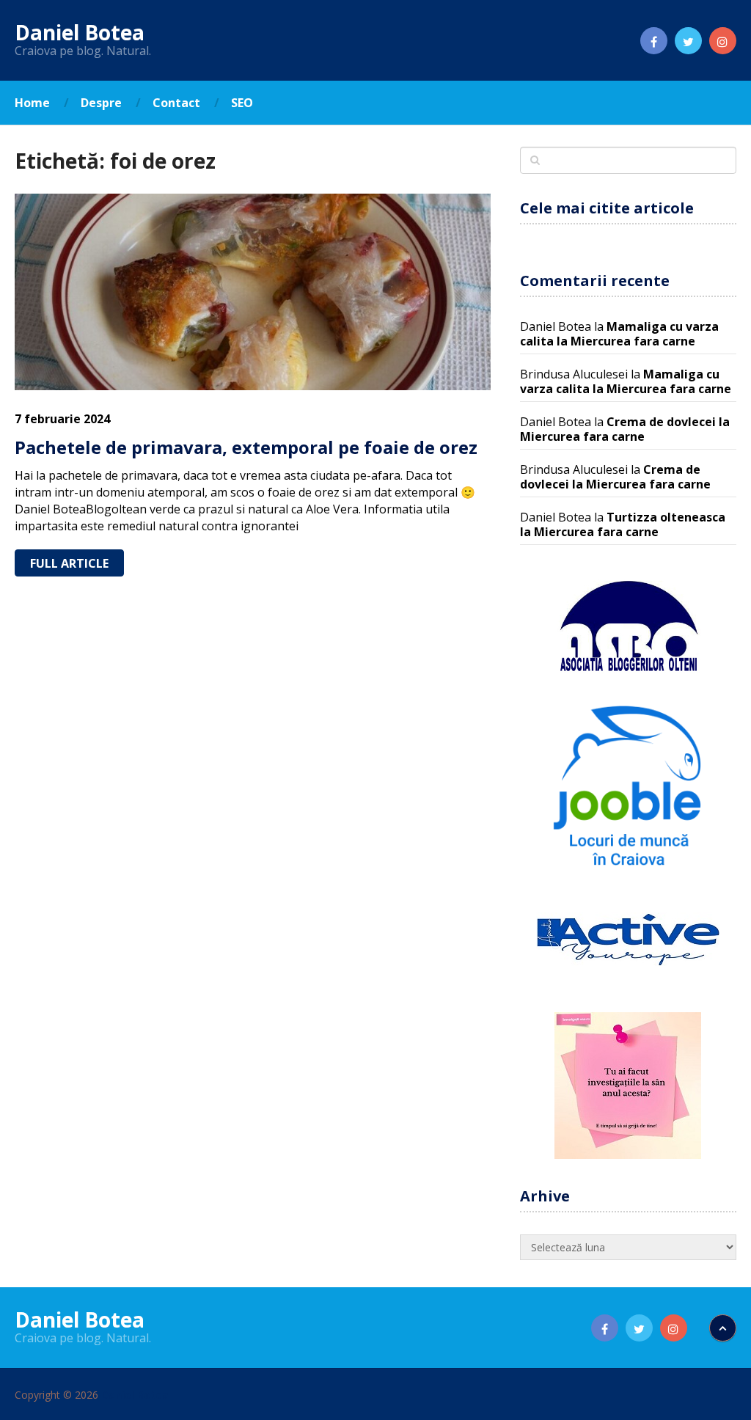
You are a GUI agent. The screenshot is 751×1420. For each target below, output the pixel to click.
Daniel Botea (79, 32)
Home (32, 103)
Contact (176, 103)
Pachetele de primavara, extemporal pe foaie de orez (246, 447)
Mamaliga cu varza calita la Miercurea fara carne (619, 333)
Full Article (69, 563)
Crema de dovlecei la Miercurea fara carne (625, 429)
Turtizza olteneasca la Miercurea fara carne (622, 524)
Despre (101, 103)
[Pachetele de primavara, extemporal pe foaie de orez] (253, 292)
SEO (242, 103)
